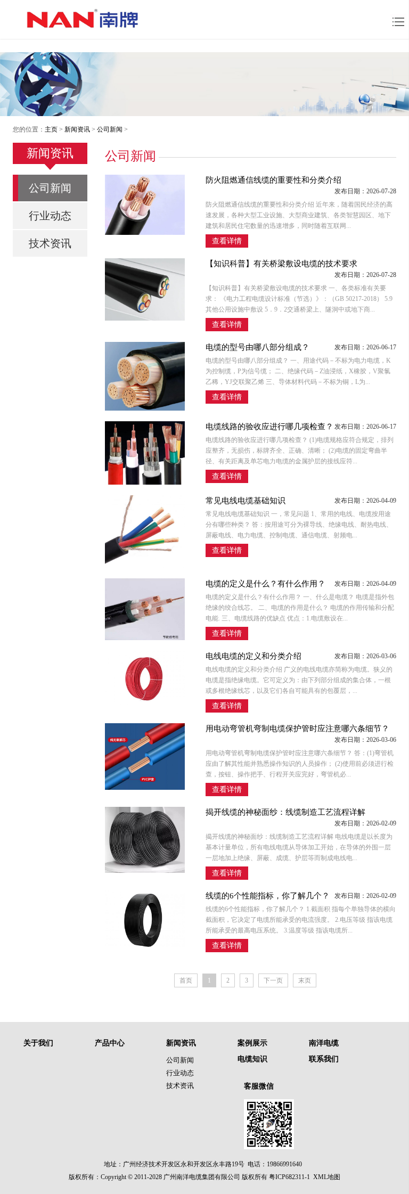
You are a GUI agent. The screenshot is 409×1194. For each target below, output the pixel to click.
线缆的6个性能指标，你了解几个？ (268, 896)
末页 (304, 980)
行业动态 (50, 216)
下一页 (273, 980)
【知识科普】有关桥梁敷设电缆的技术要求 (281, 263)
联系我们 (324, 1059)
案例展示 (252, 1043)
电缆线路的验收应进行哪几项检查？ (269, 426)
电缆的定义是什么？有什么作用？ (265, 583)
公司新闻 (109, 129)
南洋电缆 (324, 1043)
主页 (51, 129)
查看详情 (227, 241)
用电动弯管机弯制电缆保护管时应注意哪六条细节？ (297, 728)
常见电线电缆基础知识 (245, 500)
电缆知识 (252, 1059)
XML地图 (326, 1177)
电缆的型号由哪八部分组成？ (257, 347)
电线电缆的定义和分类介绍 (253, 656)
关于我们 (38, 1043)
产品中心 (110, 1043)
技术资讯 (50, 243)
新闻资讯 (77, 129)
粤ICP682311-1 (289, 1177)
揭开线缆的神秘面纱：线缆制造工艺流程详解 (285, 812)
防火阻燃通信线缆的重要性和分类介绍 (273, 180)
